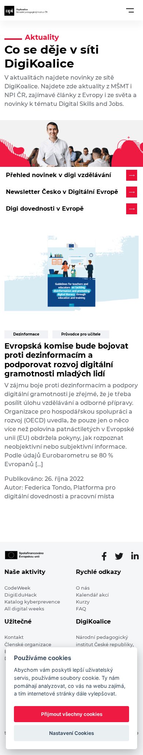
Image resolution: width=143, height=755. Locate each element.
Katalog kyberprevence (32, 602)
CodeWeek (17, 588)
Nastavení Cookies (71, 733)
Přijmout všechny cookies (71, 714)
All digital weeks (24, 609)
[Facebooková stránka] (107, 556)
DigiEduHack (20, 595)
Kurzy (82, 602)
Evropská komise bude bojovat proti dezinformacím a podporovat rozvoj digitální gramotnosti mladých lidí (66, 359)
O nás (82, 588)
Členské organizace (27, 644)
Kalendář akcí (92, 595)
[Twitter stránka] (122, 556)
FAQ (81, 609)
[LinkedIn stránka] (135, 556)
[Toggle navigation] (130, 10)
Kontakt (13, 637)
